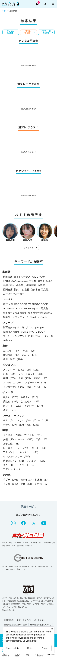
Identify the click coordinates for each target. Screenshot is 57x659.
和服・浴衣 (13, 359)
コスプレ (12, 350)
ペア (9, 420)
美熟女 (11, 401)
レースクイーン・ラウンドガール (25, 448)
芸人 (9, 465)
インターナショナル (17, 386)
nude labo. (8, 340)
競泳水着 (11, 355)
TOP (4, 11)
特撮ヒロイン (14, 460)
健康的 (41, 378)
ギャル (41, 386)
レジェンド (37, 460)
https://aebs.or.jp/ (8, 610)
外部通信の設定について (40, 625)
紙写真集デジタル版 (13, 327)
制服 (30, 350)
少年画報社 (30, 285)
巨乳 (34, 369)
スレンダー (14, 369)
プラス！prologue (35, 327)
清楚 (10, 410)
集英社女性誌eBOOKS (40, 312)
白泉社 (25, 289)
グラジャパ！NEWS (46, 32)
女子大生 (11, 443)
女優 (10, 439)
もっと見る (28, 247)
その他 (42, 484)
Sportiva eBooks (39, 317)
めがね (30, 355)
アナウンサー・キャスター (21, 452)
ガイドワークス (22, 276)
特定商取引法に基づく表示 (15, 625)
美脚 (10, 378)
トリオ (24, 420)
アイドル (33, 435)
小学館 (19, 285)
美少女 (11, 397)
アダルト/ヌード (11, 469)
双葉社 (44, 289)
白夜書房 (35, 289)
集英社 (49, 281)
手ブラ (11, 479)
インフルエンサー (17, 456)
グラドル (13, 435)
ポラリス (48, 336)
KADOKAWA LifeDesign (15, 281)
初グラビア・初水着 (35, 479)
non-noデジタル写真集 (15, 312)
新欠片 (17, 289)
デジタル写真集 (10, 32)
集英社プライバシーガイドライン (31, 620)
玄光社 (32, 281)
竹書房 (41, 285)
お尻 (10, 374)
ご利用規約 (8, 620)
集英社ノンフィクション (16, 317)
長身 (25, 378)
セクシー (34, 405)
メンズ (11, 484)
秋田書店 (8, 276)
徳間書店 (8, 289)
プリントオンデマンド (15, 336)
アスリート (27, 465)
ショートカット (31, 374)
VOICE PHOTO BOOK (33, 331)
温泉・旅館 (29, 424)
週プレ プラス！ (28, 32)
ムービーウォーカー (13, 293)
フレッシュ (13, 382)
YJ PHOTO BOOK (38, 304)
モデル (26, 439)
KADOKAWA (38, 276)
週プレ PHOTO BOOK (15, 304)
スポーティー (36, 382)
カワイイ (13, 405)
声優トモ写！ (35, 336)
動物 (27, 484)
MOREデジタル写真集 (36, 308)
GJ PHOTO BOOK (13, 308)
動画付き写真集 (11, 331)
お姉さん (30, 397)
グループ (42, 420)
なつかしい (31, 401)
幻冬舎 (41, 281)
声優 (43, 439)
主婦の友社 (9, 285)
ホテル (10, 424)
